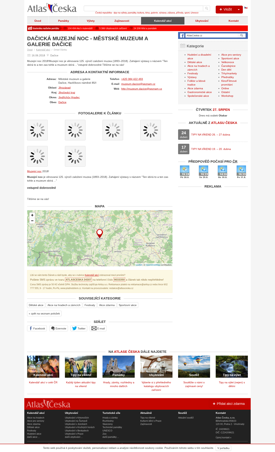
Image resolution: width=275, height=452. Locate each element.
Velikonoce (227, 62)
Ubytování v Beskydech (77, 430)
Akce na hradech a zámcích (64, 305)
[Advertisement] (213, 216)
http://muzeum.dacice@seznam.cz (141, 88)
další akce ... (33, 437)
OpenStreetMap (153, 264)
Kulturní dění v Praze (150, 421)
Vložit (227, 9)
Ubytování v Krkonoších (77, 417)
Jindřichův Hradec (69, 97)
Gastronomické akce (199, 92)
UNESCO (107, 430)
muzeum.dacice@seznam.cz (138, 83)
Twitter (81, 328)
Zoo (104, 434)
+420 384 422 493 (132, 78)
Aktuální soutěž (186, 417)
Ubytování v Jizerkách (76, 424)
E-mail (101, 328)
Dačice (62, 102)
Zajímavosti (121, 20)
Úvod (37, 20)
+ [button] (32, 215)
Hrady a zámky (110, 417)
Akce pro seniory (231, 54)
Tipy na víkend (147, 417)
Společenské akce (198, 95)
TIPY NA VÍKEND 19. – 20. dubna (211, 148)
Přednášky (227, 77)
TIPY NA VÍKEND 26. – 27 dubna (210, 134)
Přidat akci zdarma (230, 404)
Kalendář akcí (163, 20)
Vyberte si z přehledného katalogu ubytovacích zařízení (156, 386)
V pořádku (223, 448)
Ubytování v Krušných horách (80, 427)
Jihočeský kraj (66, 92)
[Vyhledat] (206, 8)
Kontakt (234, 20)
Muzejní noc (34, 171)
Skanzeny (108, 424)
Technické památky (112, 427)
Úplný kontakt (223, 437)
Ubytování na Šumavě (76, 421)
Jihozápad (64, 87)
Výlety (91, 20)
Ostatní (225, 92)
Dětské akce (36, 305)
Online (225, 88)
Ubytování (201, 20)
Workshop (227, 95)
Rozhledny (108, 421)
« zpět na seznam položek (44, 313)
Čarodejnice (228, 65)
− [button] (32, 220)
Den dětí (226, 69)
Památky (63, 20)
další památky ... (111, 437)
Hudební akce (34, 434)
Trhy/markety (229, 73)
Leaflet (139, 264)
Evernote (60, 328)
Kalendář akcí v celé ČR (43, 382)
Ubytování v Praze (74, 434)
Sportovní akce (128, 305)
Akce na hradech (35, 417)
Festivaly (90, 305)
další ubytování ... (73, 437)
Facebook (39, 328)
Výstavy (192, 77)
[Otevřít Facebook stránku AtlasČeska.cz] (213, 35)
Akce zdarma (107, 305)
